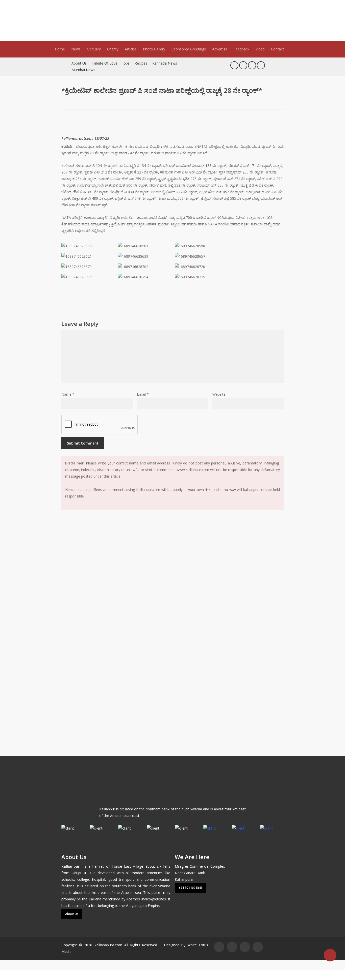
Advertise (219, 49)
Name (68, 394)
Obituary (94, 49)
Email (143, 394)
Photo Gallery (154, 49)
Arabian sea (131, 892)
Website (219, 394)
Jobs (126, 63)
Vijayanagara (136, 905)
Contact (277, 49)
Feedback (241, 49)
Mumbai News (83, 69)
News (76, 49)
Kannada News (164, 63)
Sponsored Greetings (188, 49)
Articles (131, 49)
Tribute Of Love (104, 63)
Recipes (141, 63)
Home (60, 49)
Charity (112, 49)
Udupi (76, 872)
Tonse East (121, 866)
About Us (79, 63)
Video (260, 49)
